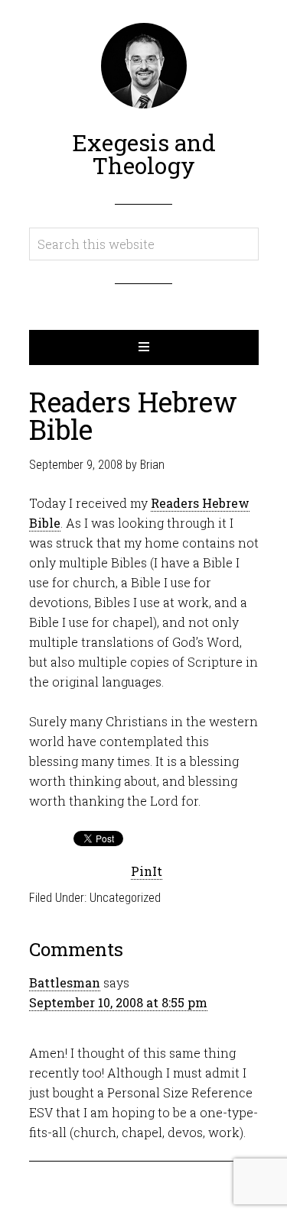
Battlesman (64, 982)
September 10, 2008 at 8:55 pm (118, 1002)
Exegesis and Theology (144, 154)
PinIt (146, 871)
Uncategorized (125, 897)
